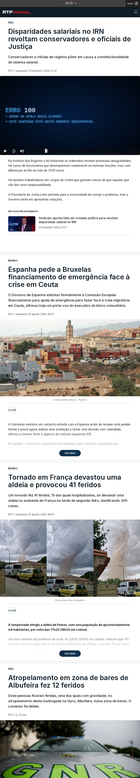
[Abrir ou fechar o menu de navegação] (134, 12)
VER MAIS (70, 453)
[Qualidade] (126, 151)
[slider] (82, 151)
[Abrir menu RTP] (70, 3)
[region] (70, 115)
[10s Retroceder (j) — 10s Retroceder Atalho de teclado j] (14, 151)
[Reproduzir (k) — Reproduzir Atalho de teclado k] (5, 151)
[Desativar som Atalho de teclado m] (22, 151)
